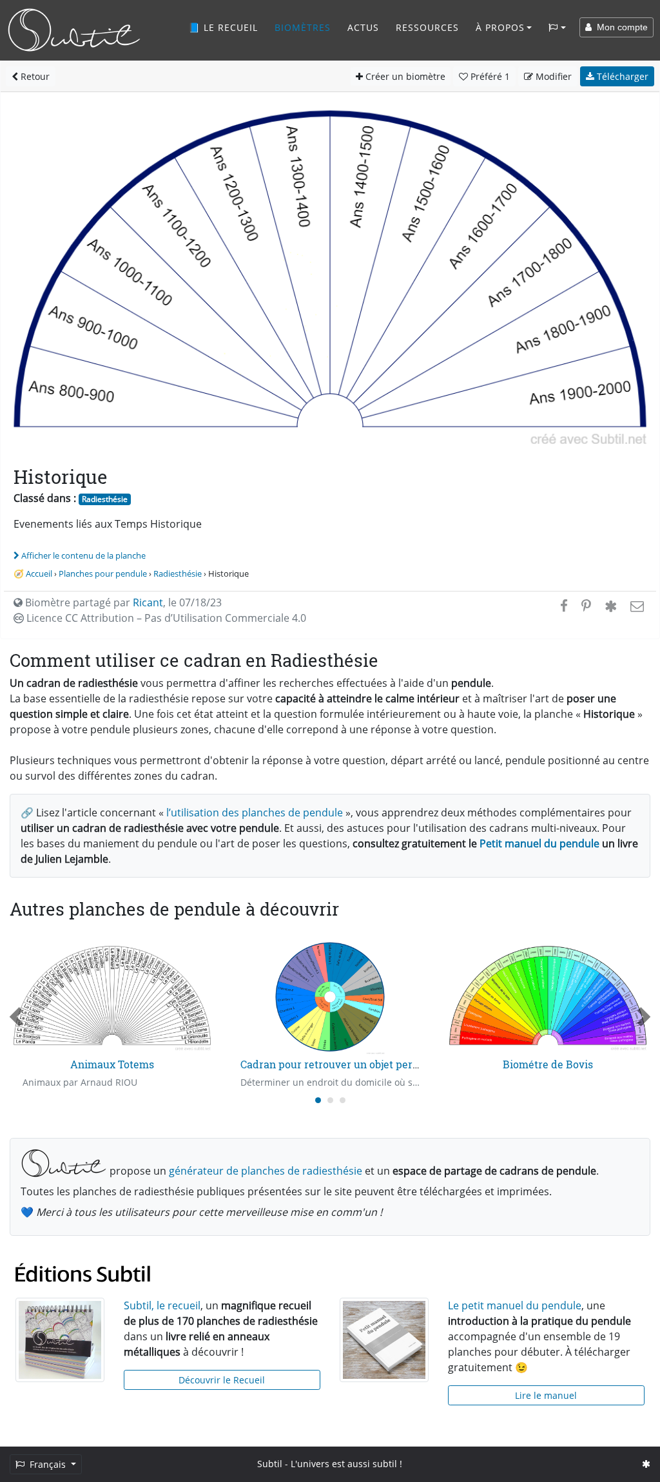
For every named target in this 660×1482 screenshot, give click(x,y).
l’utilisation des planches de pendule (254, 812)
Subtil (269, 1464)
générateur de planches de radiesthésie (265, 1171)
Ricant (148, 602)
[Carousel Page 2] (330, 1100)
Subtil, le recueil (162, 1305)
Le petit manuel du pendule (514, 1305)
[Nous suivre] (646, 1464)
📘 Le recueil (223, 27)
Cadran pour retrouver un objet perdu (332, 1064)
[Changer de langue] (557, 28)
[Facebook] (564, 606)
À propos (500, 27)
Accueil (39, 573)
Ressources (427, 27)
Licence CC (165, 618)
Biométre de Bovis (548, 1064)
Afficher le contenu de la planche (83, 555)
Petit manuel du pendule (539, 843)
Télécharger (621, 76)
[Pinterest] (586, 606)
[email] (635, 606)
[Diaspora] (610, 606)
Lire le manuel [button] (546, 1395)
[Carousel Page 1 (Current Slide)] (318, 1100)
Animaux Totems (112, 1064)
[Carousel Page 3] (342, 1100)
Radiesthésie (105, 499)
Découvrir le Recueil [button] (222, 1380)
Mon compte (620, 27)
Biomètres (303, 27)
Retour (34, 76)
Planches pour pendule (103, 573)
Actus (363, 27)
